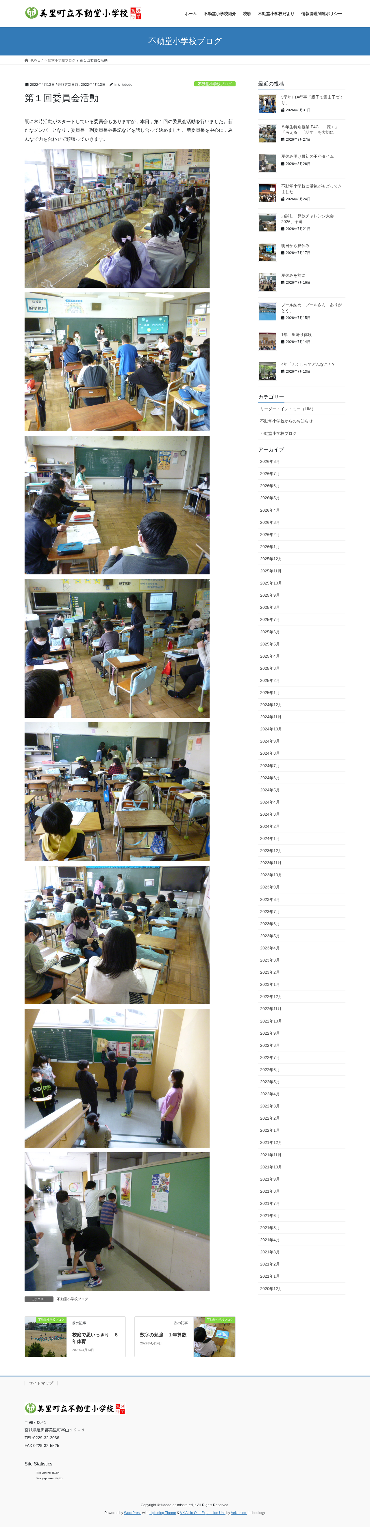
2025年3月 (270, 668)
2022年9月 (270, 1033)
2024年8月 (270, 753)
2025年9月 (270, 595)
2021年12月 (271, 1142)
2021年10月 (271, 1167)
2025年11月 (271, 571)
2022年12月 (271, 996)
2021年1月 (270, 1276)
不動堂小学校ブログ (215, 84)
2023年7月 (270, 911)
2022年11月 (271, 1008)
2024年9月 (270, 741)
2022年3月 (270, 1106)
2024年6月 (270, 777)
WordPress (132, 1513)
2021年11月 (271, 1155)
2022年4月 (270, 1094)
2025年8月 (270, 607)
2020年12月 (271, 1288)
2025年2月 (270, 680)
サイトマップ (41, 1383)
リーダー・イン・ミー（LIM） (288, 409)
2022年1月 (270, 1130)
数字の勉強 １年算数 (163, 1334)
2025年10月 (271, 583)
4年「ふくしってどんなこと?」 (309, 364)
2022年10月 (271, 1021)
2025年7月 (270, 619)
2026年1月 (270, 546)
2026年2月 (270, 534)
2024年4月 (270, 802)
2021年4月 (270, 1239)
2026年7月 (270, 473)
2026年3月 (270, 522)
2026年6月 (270, 485)
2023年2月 (270, 972)
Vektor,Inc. (239, 1513)
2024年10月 (271, 729)
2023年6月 (270, 923)
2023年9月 (270, 887)
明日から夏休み (295, 245)
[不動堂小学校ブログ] (45, 1332)
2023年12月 (271, 850)
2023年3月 (270, 960)
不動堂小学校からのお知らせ (286, 421)
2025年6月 (270, 632)
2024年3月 (270, 814)
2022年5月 (270, 1081)
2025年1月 (270, 692)
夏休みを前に (293, 275)
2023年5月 (270, 936)
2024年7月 (270, 765)
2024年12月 (271, 704)
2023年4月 (270, 948)
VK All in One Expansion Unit (202, 1513)
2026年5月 (270, 498)
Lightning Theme (162, 1513)
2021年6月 (270, 1215)
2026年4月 (270, 510)
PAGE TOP (355, 1476)
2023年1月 (270, 984)
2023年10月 (271, 875)
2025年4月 (270, 656)
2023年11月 (271, 862)
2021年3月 (270, 1252)
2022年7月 (270, 1057)
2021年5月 (270, 1227)
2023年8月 (270, 899)
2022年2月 (270, 1118)
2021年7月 (270, 1203)
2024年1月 (270, 838)
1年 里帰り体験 (296, 334)
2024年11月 (271, 717)
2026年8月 (270, 461)
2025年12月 (271, 558)
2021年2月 (270, 1264)
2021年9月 (270, 1179)
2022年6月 (270, 1069)
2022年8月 (270, 1045)
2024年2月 (270, 826)
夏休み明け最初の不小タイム (307, 156)
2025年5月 (270, 644)
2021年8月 (270, 1191)
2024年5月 (270, 790)
